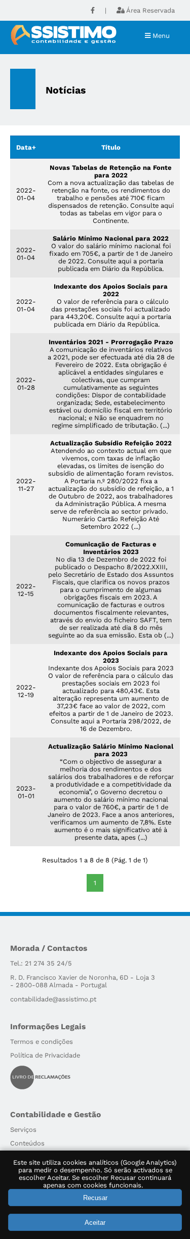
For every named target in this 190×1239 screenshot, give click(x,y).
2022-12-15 (26, 590)
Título (111, 147)
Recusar (95, 1198)
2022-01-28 (26, 383)
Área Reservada (150, 10)
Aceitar (95, 1222)
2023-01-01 (26, 792)
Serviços (23, 1129)
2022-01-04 (26, 194)
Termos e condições (41, 1041)
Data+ (26, 147)
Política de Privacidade (45, 1055)
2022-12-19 (26, 691)
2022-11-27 (26, 484)
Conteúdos (27, 1143)
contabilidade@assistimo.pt (53, 999)
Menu (160, 35)
